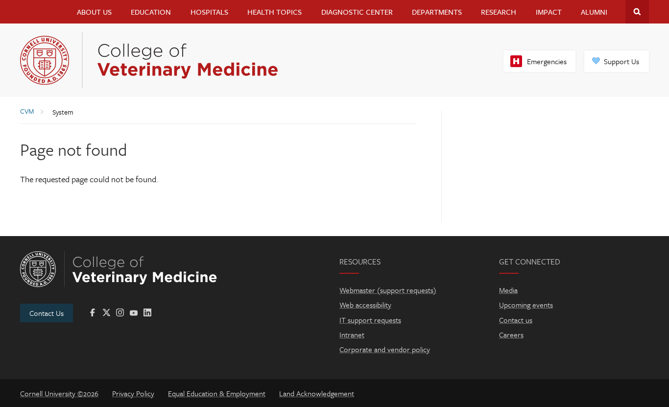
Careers (511, 334)
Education (151, 11)
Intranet (351, 334)
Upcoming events (526, 304)
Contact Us (46, 313)
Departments (437, 11)
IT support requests (370, 319)
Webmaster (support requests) (387, 290)
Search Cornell (637, 12)
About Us (94, 11)
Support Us (621, 61)
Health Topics (274, 11)
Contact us (515, 319)
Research (498, 11)
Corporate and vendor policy (384, 349)
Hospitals (209, 11)
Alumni (594, 11)
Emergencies (547, 61)
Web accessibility (365, 304)
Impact (549, 11)
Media (508, 290)
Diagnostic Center (357, 11)
